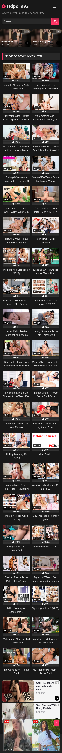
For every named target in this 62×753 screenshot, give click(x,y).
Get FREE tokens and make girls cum (45, 686)
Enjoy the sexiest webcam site (10, 41)
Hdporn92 (17, 6)
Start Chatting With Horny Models (42, 41)
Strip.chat (5, 44)
